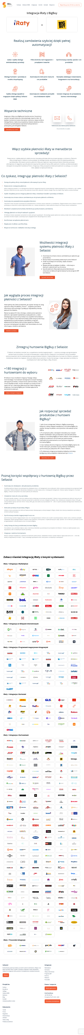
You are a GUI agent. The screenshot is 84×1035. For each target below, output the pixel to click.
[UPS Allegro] (36, 712)
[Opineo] (23, 945)
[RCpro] (61, 867)
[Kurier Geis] (10, 706)
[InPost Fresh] (48, 575)
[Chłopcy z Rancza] (48, 771)
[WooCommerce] (48, 629)
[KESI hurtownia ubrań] (61, 819)
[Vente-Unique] (74, 599)
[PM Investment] (23, 867)
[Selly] (48, 641)
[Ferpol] (48, 777)
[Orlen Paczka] (61, 706)
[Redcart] (74, 635)
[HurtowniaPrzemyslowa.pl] (74, 807)
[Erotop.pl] (48, 789)
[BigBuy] (61, 759)
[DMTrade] (61, 777)
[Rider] (36, 873)
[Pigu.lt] (48, 581)
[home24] (48, 593)
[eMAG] (36, 575)
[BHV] (10, 612)
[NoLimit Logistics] (23, 712)
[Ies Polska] (23, 813)
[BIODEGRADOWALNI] (10, 765)
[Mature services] (23, 843)
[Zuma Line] (23, 928)
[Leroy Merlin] (23, 593)
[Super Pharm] (10, 606)
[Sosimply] (74, 879)
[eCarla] (48, 783)
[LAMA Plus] (36, 825)
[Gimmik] (48, 801)
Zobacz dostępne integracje (13, 393)
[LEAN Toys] (74, 825)
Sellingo (5, 991)
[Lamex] (48, 825)
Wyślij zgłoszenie (51, 988)
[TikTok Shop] (61, 612)
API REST (5, 1018)
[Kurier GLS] (48, 700)
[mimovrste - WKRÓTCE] (61, 618)
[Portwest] (61, 916)
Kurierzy (47, 976)
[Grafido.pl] (48, 945)
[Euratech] (74, 789)
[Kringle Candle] (23, 916)
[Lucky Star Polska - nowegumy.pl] (61, 831)
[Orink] (74, 855)
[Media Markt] (36, 593)
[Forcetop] (74, 795)
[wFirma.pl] (36, 653)
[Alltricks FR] (23, 612)
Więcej (6, 975)
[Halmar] (74, 801)
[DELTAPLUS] (61, 928)
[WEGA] (36, 897)
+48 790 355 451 (48, 995)
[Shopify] (61, 635)
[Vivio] (23, 897)
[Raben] (74, 712)
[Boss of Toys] (74, 765)
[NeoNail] (23, 855)
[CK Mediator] (36, 934)
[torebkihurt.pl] (61, 922)
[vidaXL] (74, 891)
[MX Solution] (36, 843)
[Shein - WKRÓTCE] (74, 612)
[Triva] (48, 671)
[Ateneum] (74, 746)
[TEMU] (10, 593)
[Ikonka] (36, 813)
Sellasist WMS (26, 5)
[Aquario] (36, 746)
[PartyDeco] (74, 861)
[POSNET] (61, 945)
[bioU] (36, 765)
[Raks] (48, 665)
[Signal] (23, 879)
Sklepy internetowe (49, 972)
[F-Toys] (10, 795)
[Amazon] (23, 575)
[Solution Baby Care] (48, 879)
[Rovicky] (61, 873)
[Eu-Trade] (61, 789)
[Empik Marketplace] (61, 569)
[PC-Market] (36, 665)
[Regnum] (10, 873)
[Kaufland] (74, 575)
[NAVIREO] (23, 653)
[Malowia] (36, 916)
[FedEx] (36, 706)
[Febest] (61, 795)
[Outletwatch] (10, 861)
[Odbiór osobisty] (74, 706)
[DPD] (61, 700)
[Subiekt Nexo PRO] (48, 653)
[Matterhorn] (10, 843)
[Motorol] (48, 849)
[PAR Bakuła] (48, 861)
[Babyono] (74, 753)
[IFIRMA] (36, 677)
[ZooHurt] (36, 904)
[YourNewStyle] (10, 904)
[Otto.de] (61, 575)
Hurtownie (47, 970)
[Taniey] (61, 593)
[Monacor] (23, 849)
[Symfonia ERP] (36, 671)
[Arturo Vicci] (61, 746)
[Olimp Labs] (48, 855)
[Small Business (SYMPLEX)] (61, 665)
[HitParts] (36, 807)
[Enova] (74, 659)
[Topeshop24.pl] (36, 891)
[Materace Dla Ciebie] (74, 837)
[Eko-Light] (74, 783)
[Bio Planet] (23, 910)
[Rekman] (74, 916)
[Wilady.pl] (61, 897)
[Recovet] (74, 867)
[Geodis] (48, 718)
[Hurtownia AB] (48, 807)
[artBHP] (10, 910)
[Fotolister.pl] (36, 945)
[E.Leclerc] (23, 606)
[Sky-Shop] (10, 641)
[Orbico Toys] (61, 855)
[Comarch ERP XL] (23, 659)
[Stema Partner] (23, 885)
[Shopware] (36, 635)
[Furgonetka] (48, 706)
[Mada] (10, 837)
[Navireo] (61, 677)
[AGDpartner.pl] (61, 740)
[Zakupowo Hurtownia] (48, 928)
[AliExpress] (23, 587)
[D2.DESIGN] (74, 771)
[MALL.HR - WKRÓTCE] (74, 618)
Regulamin (5, 1014)
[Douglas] (48, 587)
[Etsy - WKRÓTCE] (61, 587)
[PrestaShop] (36, 629)
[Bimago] (74, 759)
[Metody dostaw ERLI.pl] (36, 724)
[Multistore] (74, 849)
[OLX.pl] (48, 569)
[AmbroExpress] (10, 712)
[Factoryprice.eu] (36, 910)
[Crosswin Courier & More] (61, 724)
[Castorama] (74, 581)
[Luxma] (74, 831)
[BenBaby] (48, 759)
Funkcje (19, 5)
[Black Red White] (10, 587)
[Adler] (48, 740)
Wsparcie (51, 5)
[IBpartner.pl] (23, 922)
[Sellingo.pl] (10, 629)
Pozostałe (47, 980)
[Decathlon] (23, 581)
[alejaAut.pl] (61, 904)
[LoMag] (23, 665)
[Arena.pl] (36, 569)
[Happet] (10, 807)
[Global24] (61, 718)
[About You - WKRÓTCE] (48, 618)
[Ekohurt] (10, 789)
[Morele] (61, 581)
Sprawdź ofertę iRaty (47, 277)
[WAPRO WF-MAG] (10, 653)
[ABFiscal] (48, 951)
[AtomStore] (23, 641)
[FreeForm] (10, 801)
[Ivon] (61, 813)
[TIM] (74, 885)
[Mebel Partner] (48, 843)
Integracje (34, 5)
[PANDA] (36, 861)
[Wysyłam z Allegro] (48, 712)
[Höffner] (48, 606)
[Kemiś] (48, 819)
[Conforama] (48, 599)
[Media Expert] (10, 599)
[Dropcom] (23, 783)
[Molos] (10, 849)
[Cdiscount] (74, 587)
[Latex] (61, 825)
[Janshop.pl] (10, 819)
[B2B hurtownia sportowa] (36, 753)
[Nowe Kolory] (10, 724)
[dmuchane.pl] (74, 777)
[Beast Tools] (10, 759)
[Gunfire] (74, 910)
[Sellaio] (74, 641)
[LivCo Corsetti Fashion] (48, 831)
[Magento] (23, 629)
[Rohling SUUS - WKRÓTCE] (10, 718)
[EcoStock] (61, 783)
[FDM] (48, 795)
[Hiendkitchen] (10, 916)
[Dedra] (36, 777)
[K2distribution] (23, 819)
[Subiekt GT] (61, 653)
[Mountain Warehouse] (36, 612)
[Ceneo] (10, 945)
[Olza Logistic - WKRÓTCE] (23, 718)
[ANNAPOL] (10, 746)
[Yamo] (74, 897)
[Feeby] (48, 910)
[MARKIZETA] (48, 837)
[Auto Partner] (10, 753)
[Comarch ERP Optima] (10, 659)
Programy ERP (48, 974)
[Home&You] (36, 581)
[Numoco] (36, 855)
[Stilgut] (36, 885)
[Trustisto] (23, 951)
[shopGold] (48, 635)
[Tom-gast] (23, 891)
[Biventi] (48, 765)
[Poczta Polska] (74, 700)
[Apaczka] (23, 706)
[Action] (23, 740)
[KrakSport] (10, 825)
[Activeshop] (36, 740)
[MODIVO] (10, 581)
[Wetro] (48, 897)
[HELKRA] (23, 807)
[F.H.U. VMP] (23, 795)
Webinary (5, 995)
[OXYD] (23, 861)
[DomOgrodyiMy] (10, 783)
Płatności (47, 978)
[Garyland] (36, 801)
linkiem (70, 453)
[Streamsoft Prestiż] (74, 665)
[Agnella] (48, 904)
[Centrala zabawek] (36, 771)
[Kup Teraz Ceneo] (10, 575)
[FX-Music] (23, 801)
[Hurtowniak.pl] (61, 807)
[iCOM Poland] (10, 813)
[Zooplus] (61, 606)
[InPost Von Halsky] (48, 612)
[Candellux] (23, 771)
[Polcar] (36, 867)
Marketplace (48, 968)
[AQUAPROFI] (23, 934)
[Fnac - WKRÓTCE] (10, 618)
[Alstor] (74, 904)
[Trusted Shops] (36, 951)
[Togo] (10, 891)
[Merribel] (74, 928)
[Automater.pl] (10, 951)
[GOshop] (61, 641)
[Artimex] (48, 746)
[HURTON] (10, 934)
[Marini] (36, 837)
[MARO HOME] (61, 837)
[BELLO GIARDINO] (36, 759)
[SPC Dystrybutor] (10, 885)
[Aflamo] (10, 922)
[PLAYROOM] (10, 867)
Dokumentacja (6, 1016)
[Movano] (61, 849)
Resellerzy (5, 989)
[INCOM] (48, 813)
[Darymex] (10, 777)
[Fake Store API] (36, 928)
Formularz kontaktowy (52, 1001)
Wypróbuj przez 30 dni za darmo (70, 5)
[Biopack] (23, 765)
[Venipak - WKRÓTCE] (74, 718)
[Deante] (23, 777)
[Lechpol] (10, 831)
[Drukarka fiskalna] (74, 945)
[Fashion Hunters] (36, 795)
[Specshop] (10, 928)
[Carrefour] (61, 599)
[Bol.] (23, 599)
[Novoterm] (36, 922)
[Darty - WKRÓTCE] (23, 618)
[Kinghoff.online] (74, 819)
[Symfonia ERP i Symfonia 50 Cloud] (74, 653)
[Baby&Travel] (61, 753)
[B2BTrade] (48, 753)
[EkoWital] (23, 789)
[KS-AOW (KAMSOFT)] (10, 665)
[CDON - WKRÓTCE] (36, 618)
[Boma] (61, 765)
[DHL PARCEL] (23, 700)
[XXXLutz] (36, 606)
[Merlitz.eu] (74, 843)
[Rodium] (48, 873)
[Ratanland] (48, 922)
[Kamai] (36, 819)
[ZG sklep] (23, 904)
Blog (4, 997)
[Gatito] (61, 910)
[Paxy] (48, 724)
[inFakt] (74, 671)
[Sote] (36, 641)
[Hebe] (36, 587)
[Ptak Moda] (48, 867)
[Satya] (74, 873)
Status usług (6, 1020)
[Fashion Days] (36, 599)
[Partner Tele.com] (61, 861)
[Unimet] (48, 891)
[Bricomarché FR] (74, 606)
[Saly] (23, 635)
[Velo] (61, 891)
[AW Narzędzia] (23, 753)
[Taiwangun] (61, 885)
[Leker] (23, 831)
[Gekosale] (10, 635)
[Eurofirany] (74, 922)
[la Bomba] (23, 825)
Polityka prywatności (8, 1022)
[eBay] (23, 569)
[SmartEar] (36, 879)
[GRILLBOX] (61, 801)
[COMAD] (61, 771)
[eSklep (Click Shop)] (74, 629)
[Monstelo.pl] (36, 849)
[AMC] (74, 740)
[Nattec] (10, 855)
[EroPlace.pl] (36, 789)
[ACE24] (10, 740)
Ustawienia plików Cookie (9, 1001)
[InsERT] (10, 689)
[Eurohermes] (36, 718)
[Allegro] (10, 569)
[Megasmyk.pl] (61, 843)
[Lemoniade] (36, 831)
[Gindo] (48, 934)
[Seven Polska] (10, 879)
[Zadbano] (61, 712)
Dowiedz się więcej (11, 330)
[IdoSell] (61, 629)
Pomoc (4, 1012)
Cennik (40, 5)
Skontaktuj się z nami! (12, 129)
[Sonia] (61, 879)
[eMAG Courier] (10, 730)
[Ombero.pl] (48, 916)
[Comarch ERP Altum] (61, 659)
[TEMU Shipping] (74, 724)
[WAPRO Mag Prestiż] (48, 659)
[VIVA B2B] (10, 897)
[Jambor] (74, 813)
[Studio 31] (48, 885)
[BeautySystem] (23, 759)
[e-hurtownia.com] (36, 783)
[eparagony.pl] (23, 677)
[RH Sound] (23, 873)
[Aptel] (23, 746)
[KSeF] (74, 677)
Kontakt (46, 5)
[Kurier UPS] (36, 700)
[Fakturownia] (61, 671)
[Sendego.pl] (10, 700)
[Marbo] (23, 837)
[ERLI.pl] (74, 569)
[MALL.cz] (74, 593)
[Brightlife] (10, 771)
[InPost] (23, 724)
